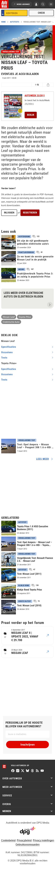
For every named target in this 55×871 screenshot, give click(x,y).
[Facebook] (13, 771)
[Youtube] (42, 771)
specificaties (8, 346)
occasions (7, 352)
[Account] (36, 4)
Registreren (30, 212)
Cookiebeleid (8, 840)
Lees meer (42, 458)
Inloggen (9, 212)
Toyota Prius (24, 316)
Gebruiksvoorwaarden (28, 844)
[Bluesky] (27, 771)
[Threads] (32, 771)
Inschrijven (27, 744)
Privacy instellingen (43, 840)
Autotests (14, 22)
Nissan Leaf (9, 316)
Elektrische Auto (11, 321)
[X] (22, 771)
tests (4, 357)
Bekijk (30, 114)
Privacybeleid (24, 840)
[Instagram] (18, 771)
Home (3, 22)
